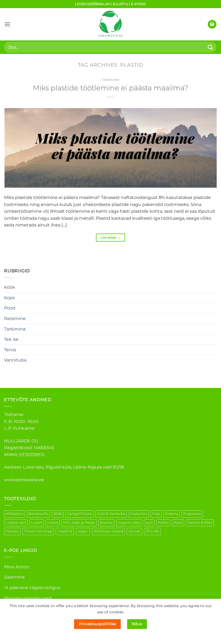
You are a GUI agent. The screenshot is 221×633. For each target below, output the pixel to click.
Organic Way (129, 523)
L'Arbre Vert (16, 523)
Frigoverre (192, 514)
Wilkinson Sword (108, 531)
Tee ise (11, 339)
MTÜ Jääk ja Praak (79, 523)
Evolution (138, 514)
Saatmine (14, 577)
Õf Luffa (152, 531)
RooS (178, 523)
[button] (7, 24)
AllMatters (14, 514)
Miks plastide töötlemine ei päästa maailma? (110, 88)
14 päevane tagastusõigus (32, 587)
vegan (82, 531)
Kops (9, 297)
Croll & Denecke (111, 514)
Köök (9, 287)
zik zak (134, 531)
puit (149, 523)
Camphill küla (79, 514)
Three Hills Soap (38, 531)
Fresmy (171, 514)
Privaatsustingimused (27, 598)
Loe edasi (111, 237)
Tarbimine (15, 329)
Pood (9, 308)
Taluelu (12, 531)
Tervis (10, 349)
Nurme (106, 523)
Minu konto (16, 566)
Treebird (64, 531)
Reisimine (15, 318)
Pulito (163, 523)
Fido (156, 514)
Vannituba (15, 360)
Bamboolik (38, 514)
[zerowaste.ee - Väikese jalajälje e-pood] (110, 24)
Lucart (36, 523)
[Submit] (210, 47)
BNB (57, 514)
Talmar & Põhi (200, 523)
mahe (52, 523)
